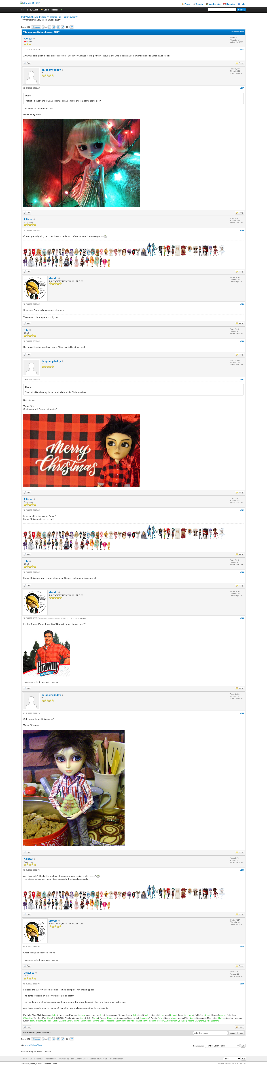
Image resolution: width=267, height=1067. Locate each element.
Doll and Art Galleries (48, 17)
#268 (242, 984)
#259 (242, 304)
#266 (242, 870)
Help (243, 4)
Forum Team (27, 1059)
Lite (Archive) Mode (79, 1059)
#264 (242, 618)
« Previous (36, 27)
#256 (242, 50)
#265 (242, 713)
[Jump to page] (71, 27)
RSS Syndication (116, 1059)
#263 (242, 572)
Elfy (26, 330)
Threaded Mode (237, 32)
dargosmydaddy (51, 70)
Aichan (28, 38)
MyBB (32, 1064)
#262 (242, 510)
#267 (242, 947)
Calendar (230, 4)
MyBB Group (51, 1064)
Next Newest (43, 1032)
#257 (242, 88)
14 (49, 27)
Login (46, 10)
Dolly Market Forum (29, 17)
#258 (242, 230)
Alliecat (28, 219)
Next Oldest (29, 1032)
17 (63, 27)
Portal (187, 4)
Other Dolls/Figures (67, 17)
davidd (53, 278)
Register (55, 10)
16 (58, 27)
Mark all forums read (98, 1059)
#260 (242, 341)
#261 (242, 379)
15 (54, 27)
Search (199, 4)
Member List (214, 4)
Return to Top (63, 1059)
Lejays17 (29, 972)
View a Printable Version (34, 1045)
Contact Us (38, 1059)
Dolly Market (50, 1059)
